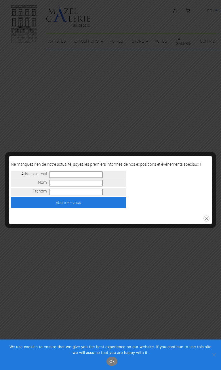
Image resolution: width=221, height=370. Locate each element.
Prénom (40, 191)
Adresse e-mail (34, 173)
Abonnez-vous (68, 202)
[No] (214, 355)
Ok (112, 361)
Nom (42, 182)
